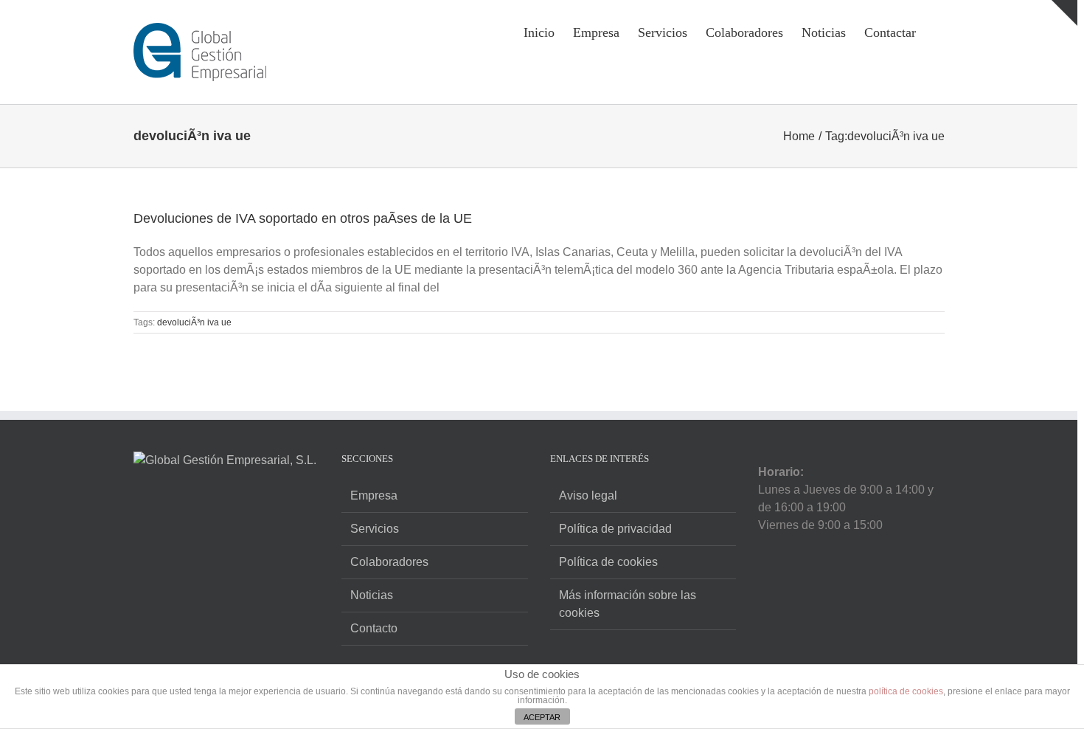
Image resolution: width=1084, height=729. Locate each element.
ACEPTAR (542, 717)
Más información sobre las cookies (627, 604)
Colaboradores (389, 562)
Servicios (374, 528)
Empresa (373, 495)
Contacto (373, 628)
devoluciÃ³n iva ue (194, 322)
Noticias (371, 595)
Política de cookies (608, 562)
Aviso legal (588, 495)
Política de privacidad (615, 528)
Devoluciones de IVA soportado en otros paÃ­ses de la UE (302, 218)
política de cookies (906, 691)
